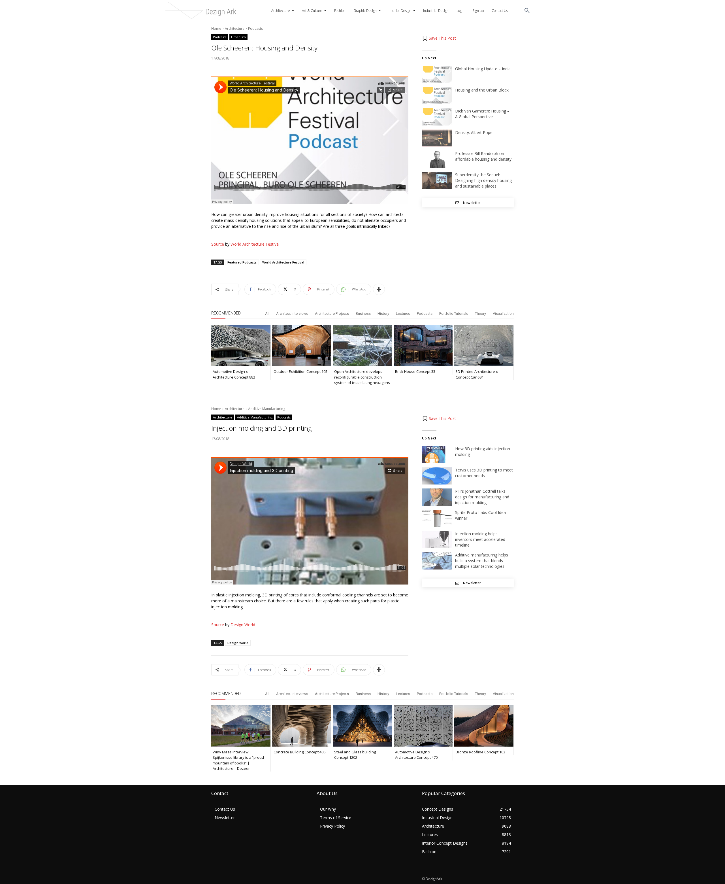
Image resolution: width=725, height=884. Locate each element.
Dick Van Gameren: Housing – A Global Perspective (482, 113)
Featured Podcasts (242, 262)
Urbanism (238, 37)
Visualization (503, 313)
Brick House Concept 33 (415, 371)
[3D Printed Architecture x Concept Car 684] (483, 345)
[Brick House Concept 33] (423, 345)
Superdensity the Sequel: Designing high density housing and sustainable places (483, 180)
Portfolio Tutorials (453, 313)
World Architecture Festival (255, 244)
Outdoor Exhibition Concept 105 (300, 371)
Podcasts (255, 28)
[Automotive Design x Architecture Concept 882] (240, 345)
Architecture (234, 28)
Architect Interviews (292, 313)
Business (363, 313)
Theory (480, 313)
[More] (379, 289)
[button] (527, 11)
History (383, 313)
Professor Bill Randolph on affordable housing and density (483, 156)
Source (217, 244)
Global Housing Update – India (483, 68)
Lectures (403, 313)
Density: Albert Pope (473, 132)
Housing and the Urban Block (482, 90)
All (267, 313)
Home (216, 28)
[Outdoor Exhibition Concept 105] (301, 345)
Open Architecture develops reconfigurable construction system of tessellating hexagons (362, 377)
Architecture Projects (332, 313)
